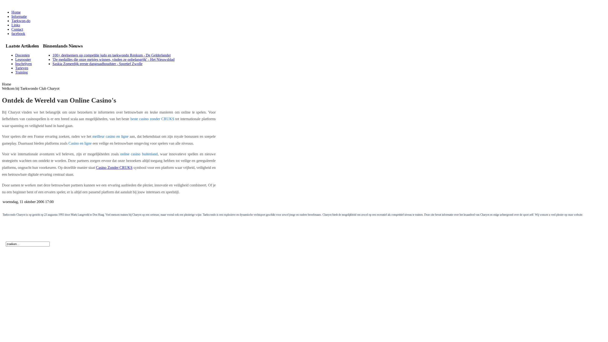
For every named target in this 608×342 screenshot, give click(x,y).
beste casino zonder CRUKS (152, 119)
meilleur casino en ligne (110, 136)
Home (16, 12)
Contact (17, 29)
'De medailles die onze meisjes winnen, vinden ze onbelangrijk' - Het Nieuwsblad (113, 59)
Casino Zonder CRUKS (114, 168)
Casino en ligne (80, 143)
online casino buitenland (139, 154)
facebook (18, 34)
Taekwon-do (20, 21)
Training (21, 72)
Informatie (19, 16)
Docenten (22, 55)
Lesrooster (23, 59)
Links (15, 25)
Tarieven (21, 68)
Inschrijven (23, 64)
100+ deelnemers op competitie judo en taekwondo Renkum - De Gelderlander (111, 55)
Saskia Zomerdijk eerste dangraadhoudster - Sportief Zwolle (97, 64)
